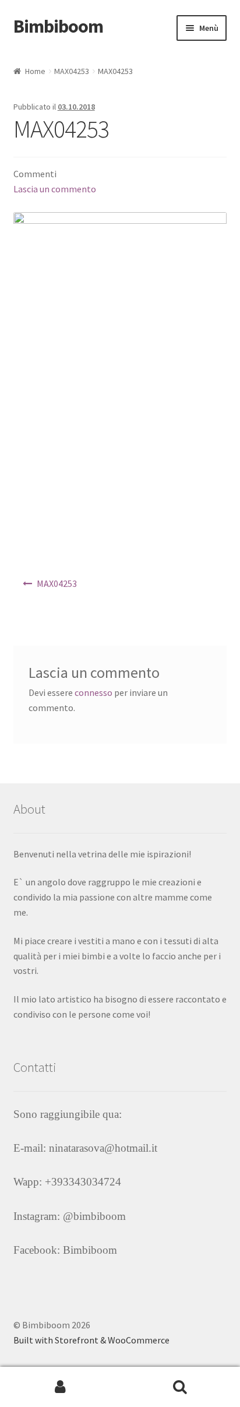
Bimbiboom (58, 26)
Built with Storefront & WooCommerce (91, 1340)
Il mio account (60, 1387)
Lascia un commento (54, 189)
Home (35, 71)
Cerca (180, 1387)
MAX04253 (71, 71)
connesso (93, 692)
